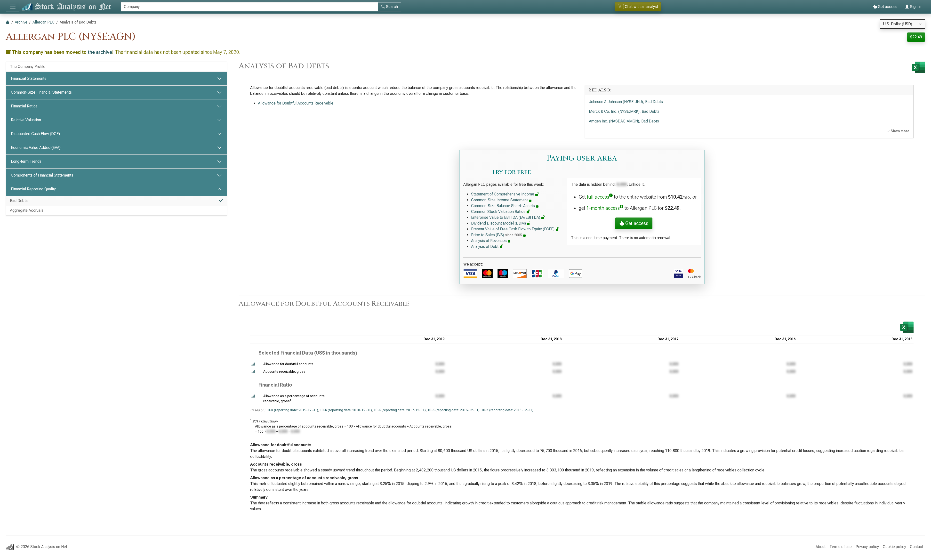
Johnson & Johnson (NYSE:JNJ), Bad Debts (626, 101)
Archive (21, 22)
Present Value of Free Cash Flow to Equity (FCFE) (513, 229)
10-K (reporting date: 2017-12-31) (400, 410)
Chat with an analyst (638, 6)
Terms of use (840, 546)
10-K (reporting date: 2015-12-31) (507, 410)
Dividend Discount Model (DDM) (499, 223)
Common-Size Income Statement (500, 200)
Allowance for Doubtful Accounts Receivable (295, 103)
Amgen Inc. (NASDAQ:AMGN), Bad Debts (624, 121)
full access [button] (598, 197)
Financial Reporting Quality (33, 189)
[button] (253, 364)
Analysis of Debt (485, 246)
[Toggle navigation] (12, 7)
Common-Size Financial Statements (41, 92)
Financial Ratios (24, 106)
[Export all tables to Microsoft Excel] (918, 67)
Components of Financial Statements (42, 175)
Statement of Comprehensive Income (503, 194)
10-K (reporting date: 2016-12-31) (453, 410)
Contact (916, 546)
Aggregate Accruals (26, 210)
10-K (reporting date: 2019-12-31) (292, 410)
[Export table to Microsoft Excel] (907, 327)
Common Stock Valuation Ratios (498, 211)
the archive (100, 52)
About (821, 546)
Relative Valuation (26, 120)
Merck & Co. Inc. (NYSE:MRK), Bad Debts (624, 111)
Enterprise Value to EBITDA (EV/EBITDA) (506, 217)
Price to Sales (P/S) (496, 235)
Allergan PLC (43, 22)
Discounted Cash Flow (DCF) (35, 133)
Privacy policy (867, 546)
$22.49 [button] (916, 37)
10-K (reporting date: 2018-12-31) (346, 410)
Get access (887, 6)
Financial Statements (28, 78)
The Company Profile (27, 66)
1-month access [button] (603, 208)
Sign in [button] (915, 6)
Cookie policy (894, 546)
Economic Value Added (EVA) (36, 147)
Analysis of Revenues (489, 240)
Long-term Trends (26, 161)
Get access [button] (636, 223)
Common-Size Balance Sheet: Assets (503, 205)
